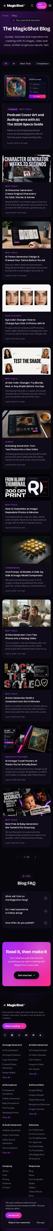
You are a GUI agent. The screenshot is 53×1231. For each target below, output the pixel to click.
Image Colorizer (36, 1109)
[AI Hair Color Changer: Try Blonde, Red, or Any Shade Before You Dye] (26, 361)
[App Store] (40, 1035)
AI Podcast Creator (38, 1050)
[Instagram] (12, 1035)
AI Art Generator (10, 1050)
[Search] (32, 6)
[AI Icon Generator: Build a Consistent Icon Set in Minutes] (26, 676)
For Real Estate (36, 1146)
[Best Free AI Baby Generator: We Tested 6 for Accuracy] (26, 802)
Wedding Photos (10, 1112)
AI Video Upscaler (37, 1055)
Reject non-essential (19, 1222)
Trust (4, 1175)
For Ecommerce (37, 1134)
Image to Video (36, 1064)
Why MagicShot (36, 1154)
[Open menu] (50, 5)
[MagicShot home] (14, 5)
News (31, 1175)
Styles (32, 1183)
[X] (5, 1035)
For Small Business (37, 1138)
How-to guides (36, 1179)
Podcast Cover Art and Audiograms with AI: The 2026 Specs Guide (25, 119)
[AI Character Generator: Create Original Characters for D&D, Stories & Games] (26, 168)
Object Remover (37, 1099)
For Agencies (35, 1142)
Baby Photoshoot (10, 1103)
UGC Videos (35, 1059)
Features (6, 1183)
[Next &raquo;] (35, 857)
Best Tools (25, 63)
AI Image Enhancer (11, 1055)
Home (5, 15)
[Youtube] (26, 1035)
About (5, 1171)
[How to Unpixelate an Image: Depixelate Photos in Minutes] (26, 487)
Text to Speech (9, 1148)
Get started (41, 5)
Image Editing (35, 1090)
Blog (31, 1171)
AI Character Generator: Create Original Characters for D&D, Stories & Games (20, 194)
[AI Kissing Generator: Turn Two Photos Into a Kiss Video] (26, 424)
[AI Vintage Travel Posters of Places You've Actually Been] (26, 739)
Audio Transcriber (10, 1135)
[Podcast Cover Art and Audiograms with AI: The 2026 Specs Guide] (26, 88)
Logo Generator (10, 1059)
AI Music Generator (11, 1130)
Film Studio (34, 1069)
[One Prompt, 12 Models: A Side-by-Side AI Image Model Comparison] (26, 550)
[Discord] (33, 1035)
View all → (7, 1077)
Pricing (5, 1179)
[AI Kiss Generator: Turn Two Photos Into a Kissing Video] (26, 613)
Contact (6, 1187)
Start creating (12, 1026)
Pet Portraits (8, 1108)
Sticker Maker (9, 1072)
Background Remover (39, 1104)
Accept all (13, 1215)
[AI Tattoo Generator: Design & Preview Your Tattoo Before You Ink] (26, 235)
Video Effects (35, 1191)
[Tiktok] (19, 1035)
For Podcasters (36, 1150)
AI (14, 63)
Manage (41, 1222)
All (6, 63)
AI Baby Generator (11, 1098)
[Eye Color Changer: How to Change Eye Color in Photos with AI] (26, 298)
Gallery (32, 1187)
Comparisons (43, 63)
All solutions (34, 1158)
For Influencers (36, 1129)
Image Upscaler (36, 1095)
